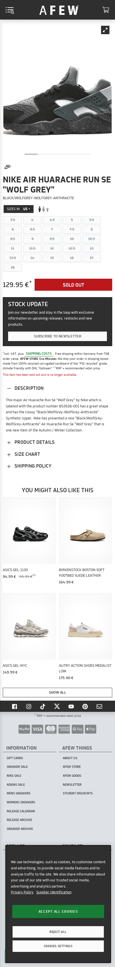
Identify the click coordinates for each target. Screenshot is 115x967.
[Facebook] (15, 706)
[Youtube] (71, 706)
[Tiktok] (43, 706)
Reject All (58, 932)
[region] (58, 904)
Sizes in (17, 209)
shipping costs (39, 353)
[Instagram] (29, 706)
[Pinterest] (85, 706)
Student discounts (78, 793)
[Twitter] (57, 706)
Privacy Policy (22, 892)
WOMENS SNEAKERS (21, 802)
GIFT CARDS (15, 758)
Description (28, 388)
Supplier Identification (53, 892)
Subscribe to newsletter (57, 336)
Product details (34, 442)
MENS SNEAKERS (18, 793)
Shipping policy (32, 466)
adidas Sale (16, 785)
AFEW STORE (58, 10)
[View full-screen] (105, 30)
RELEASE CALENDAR (21, 811)
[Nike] (8, 167)
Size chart (26, 454)
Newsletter (72, 785)
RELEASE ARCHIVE (19, 820)
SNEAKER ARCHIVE (20, 829)
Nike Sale (14, 776)
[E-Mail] (100, 706)
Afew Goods (72, 776)
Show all (57, 692)
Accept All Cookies (58, 911)
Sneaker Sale (17, 767)
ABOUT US (70, 758)
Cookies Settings (58, 946)
